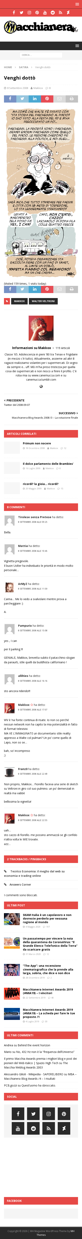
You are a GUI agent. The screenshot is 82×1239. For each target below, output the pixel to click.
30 (46, 1021)
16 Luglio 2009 (33, 468)
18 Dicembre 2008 (35, 448)
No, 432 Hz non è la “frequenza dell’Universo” (45, 1052)
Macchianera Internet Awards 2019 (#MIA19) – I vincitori (48, 991)
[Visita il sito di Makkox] (41, 386)
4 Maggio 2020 (33, 926)
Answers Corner (20, 884)
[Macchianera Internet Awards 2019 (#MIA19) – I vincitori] (12, 994)
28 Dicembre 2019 (35, 977)
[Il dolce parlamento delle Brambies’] (12, 468)
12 (65, 448)
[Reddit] (52, 13)
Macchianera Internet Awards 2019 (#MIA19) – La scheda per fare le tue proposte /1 (49, 1013)
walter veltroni (43, 301)
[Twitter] (21, 13)
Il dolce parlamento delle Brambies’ (48, 464)
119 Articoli (63, 348)
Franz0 (22, 769)
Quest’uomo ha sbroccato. (38, 1085)
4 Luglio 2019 (32, 1021)
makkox (19, 301)
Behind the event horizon (34, 1045)
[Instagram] (29, 13)
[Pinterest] (37, 13)
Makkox (38, 88)
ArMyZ (22, 584)
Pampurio (25, 625)
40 (52, 997)
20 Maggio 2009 (34, 488)
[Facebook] (13, 13)
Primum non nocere (37, 443)
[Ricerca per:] (41, 55)
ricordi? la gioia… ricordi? (41, 484)
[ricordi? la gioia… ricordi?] (12, 488)
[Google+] (60, 13)
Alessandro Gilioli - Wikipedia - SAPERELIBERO (33, 1074)
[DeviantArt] (68, 13)
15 (62, 488)
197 (48, 926)
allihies (23, 676)
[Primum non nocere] (12, 448)
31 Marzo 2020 (33, 954)
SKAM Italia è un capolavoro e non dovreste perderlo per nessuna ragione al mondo (47, 918)
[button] (76, 4)
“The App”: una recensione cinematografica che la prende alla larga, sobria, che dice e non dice (48, 969)
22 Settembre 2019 (36, 997)
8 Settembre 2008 (17, 88)
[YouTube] (44, 13)
